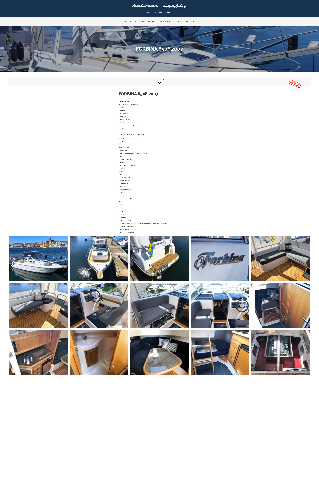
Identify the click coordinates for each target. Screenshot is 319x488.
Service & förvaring (147, 21)
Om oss (179, 21)
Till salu (132, 21)
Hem (124, 21)
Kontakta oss (190, 21)
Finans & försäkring (166, 21)
